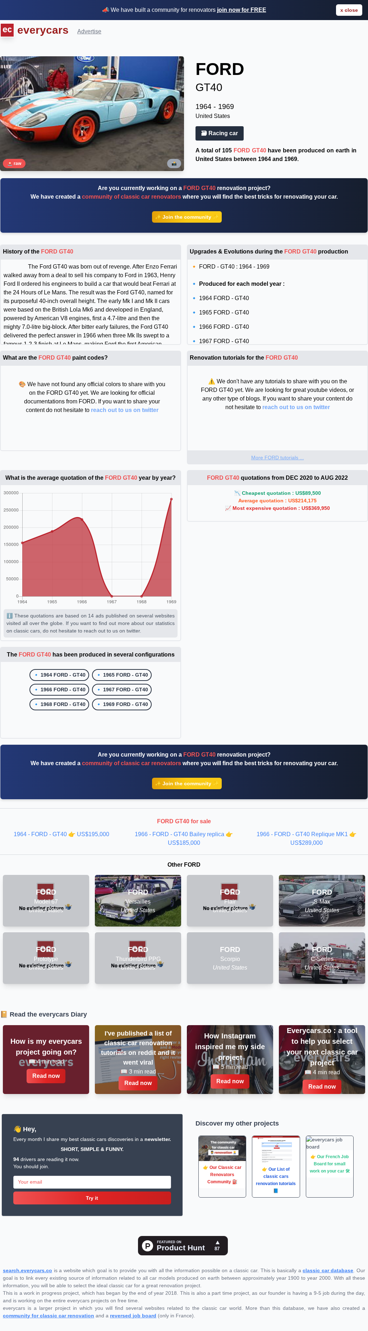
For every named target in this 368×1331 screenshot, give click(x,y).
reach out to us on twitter (124, 410)
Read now (46, 1076)
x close (349, 10)
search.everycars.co (27, 1270)
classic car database (328, 1270)
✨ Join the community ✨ (187, 217)
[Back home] (7, 31)
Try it (92, 1198)
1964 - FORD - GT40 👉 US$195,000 (61, 834)
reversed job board (133, 1315)
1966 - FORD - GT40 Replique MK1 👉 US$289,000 (306, 838)
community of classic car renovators (131, 197)
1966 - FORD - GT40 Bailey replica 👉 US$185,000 (184, 838)
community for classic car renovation (48, 1315)
